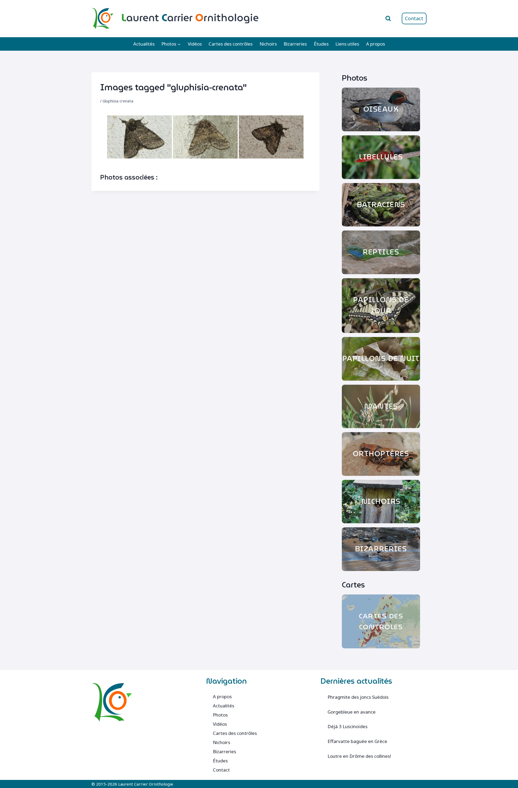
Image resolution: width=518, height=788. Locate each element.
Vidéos (195, 44)
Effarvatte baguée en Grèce (357, 741)
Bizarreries (295, 44)
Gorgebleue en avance (352, 712)
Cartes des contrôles (231, 44)
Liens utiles (347, 44)
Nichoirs (268, 44)
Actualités (144, 44)
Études (321, 44)
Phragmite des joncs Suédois (358, 697)
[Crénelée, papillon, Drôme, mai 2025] (271, 137)
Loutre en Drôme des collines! (359, 756)
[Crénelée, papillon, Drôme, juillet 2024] (139, 137)
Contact (414, 18)
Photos (220, 715)
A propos (375, 44)
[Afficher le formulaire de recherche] (388, 18)
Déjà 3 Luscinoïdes (347, 726)
